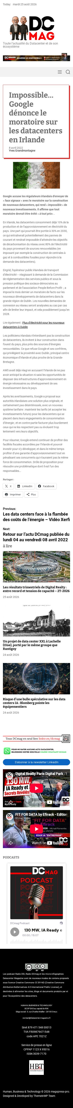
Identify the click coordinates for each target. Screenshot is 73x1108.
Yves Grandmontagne (22, 150)
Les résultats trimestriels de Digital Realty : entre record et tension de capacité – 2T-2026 (36, 589)
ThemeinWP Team (44, 1095)
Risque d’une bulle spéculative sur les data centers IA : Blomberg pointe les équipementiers (34, 702)
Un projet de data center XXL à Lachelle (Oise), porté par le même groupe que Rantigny (32, 645)
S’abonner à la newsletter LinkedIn (36, 762)
